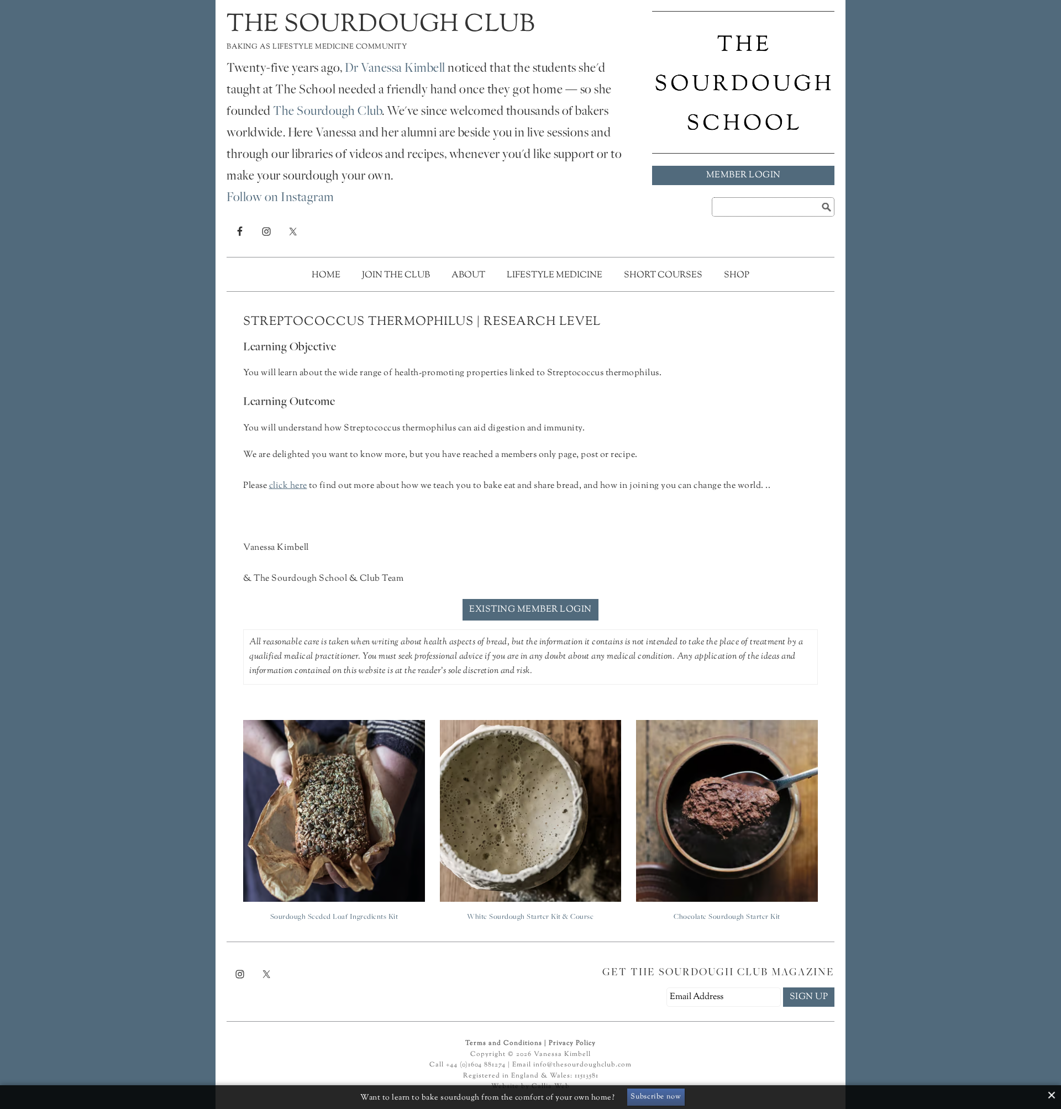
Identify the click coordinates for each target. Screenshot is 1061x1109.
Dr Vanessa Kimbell (395, 69)
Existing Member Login (530, 609)
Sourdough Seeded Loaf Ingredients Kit (334, 917)
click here (288, 486)
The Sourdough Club (381, 25)
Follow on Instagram (280, 198)
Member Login (743, 175)
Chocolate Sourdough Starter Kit (727, 917)
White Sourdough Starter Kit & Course (530, 917)
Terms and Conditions (503, 1043)
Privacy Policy (572, 1043)
